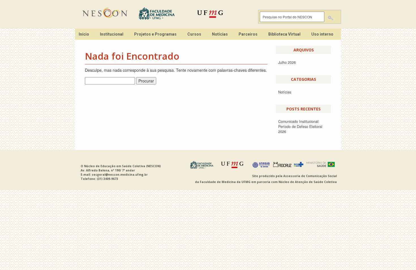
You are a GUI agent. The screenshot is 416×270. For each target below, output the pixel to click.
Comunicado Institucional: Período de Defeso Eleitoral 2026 (300, 126)
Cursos (194, 34)
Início (84, 34)
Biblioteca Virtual (284, 34)
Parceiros (248, 34)
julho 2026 (287, 62)
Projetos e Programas (155, 34)
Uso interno (322, 34)
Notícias (220, 34)
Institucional (111, 34)
